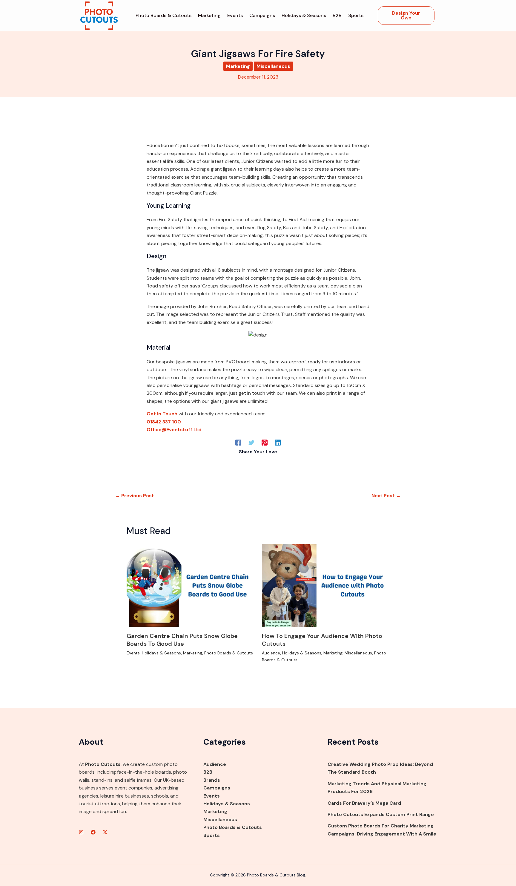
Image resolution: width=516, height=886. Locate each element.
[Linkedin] (278, 442)
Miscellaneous (273, 66)
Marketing (209, 15)
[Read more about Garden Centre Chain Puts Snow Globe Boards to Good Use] (190, 585)
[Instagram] (81, 832)
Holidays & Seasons (304, 15)
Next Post (386, 495)
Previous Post (134, 495)
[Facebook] (238, 442)
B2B (337, 15)
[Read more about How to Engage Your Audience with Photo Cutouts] (326, 585)
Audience (271, 653)
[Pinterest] (265, 442)
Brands (211, 780)
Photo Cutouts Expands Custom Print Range (381, 814)
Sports (355, 15)
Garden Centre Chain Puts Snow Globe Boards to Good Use (182, 640)
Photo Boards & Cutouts (163, 15)
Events (235, 15)
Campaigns (262, 15)
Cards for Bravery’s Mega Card (364, 803)
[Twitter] (251, 442)
